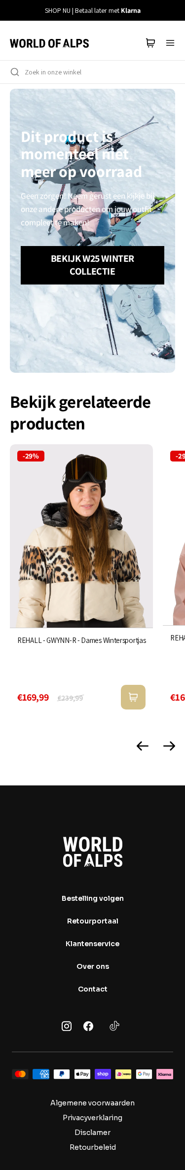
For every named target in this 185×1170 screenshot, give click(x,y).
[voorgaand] (13, 10)
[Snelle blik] (133, 697)
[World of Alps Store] (49, 43)
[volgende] (171, 10)
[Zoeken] (15, 72)
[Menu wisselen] (170, 43)
